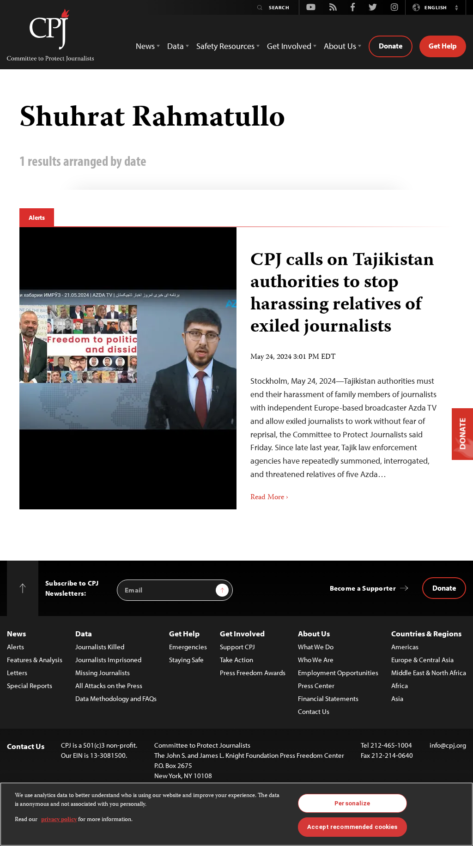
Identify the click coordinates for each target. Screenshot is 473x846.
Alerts (37, 217)
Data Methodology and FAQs (116, 698)
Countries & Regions (426, 633)
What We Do (316, 646)
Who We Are (316, 659)
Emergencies (188, 646)
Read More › (269, 498)
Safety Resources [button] (225, 46)
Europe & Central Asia (422, 659)
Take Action (236, 659)
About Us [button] (340, 46)
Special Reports (29, 685)
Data (83, 633)
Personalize (352, 803)
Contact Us (313, 711)
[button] (456, 7)
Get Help (443, 45)
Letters (17, 672)
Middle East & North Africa (428, 672)
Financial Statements (328, 698)
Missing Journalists (102, 672)
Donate (390, 45)
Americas (404, 646)
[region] (236, 814)
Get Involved (242, 633)
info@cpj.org (448, 745)
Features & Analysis (34, 659)
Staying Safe (186, 659)
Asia (397, 698)
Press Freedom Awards (252, 672)
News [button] (145, 46)
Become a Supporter (363, 588)
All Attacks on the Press (108, 685)
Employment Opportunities (338, 672)
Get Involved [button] (289, 46)
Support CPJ (237, 646)
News (16, 633)
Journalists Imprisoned (108, 659)
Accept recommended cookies (352, 826)
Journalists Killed (99, 646)
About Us (314, 633)
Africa (399, 685)
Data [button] (175, 46)
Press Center (316, 685)
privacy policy (59, 820)
